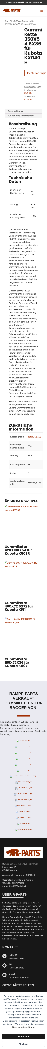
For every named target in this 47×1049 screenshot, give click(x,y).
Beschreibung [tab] (15, 111)
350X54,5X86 (34, 437)
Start (7, 21)
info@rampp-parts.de (32, 2)
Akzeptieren (23, 1036)
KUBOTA (15, 21)
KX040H (28, 99)
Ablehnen (23, 1044)
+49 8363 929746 (13, 2)
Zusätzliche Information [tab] (20, 115)
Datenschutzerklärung (23, 1027)
